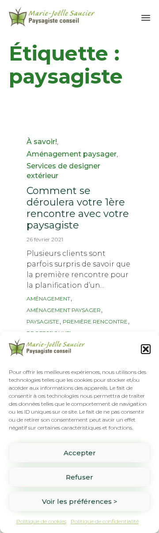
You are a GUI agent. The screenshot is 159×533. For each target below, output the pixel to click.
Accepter (80, 453)
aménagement (48, 298)
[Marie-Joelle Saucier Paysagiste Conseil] (52, 17)
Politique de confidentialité (105, 521)
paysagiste (42, 321)
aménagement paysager (63, 310)
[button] (145, 349)
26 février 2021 (44, 239)
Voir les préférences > (79, 501)
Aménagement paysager (71, 154)
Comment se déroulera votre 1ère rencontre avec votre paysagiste (77, 208)
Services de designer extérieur (63, 171)
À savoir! (41, 141)
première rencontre (95, 321)
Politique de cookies (41, 521)
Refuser (79, 477)
